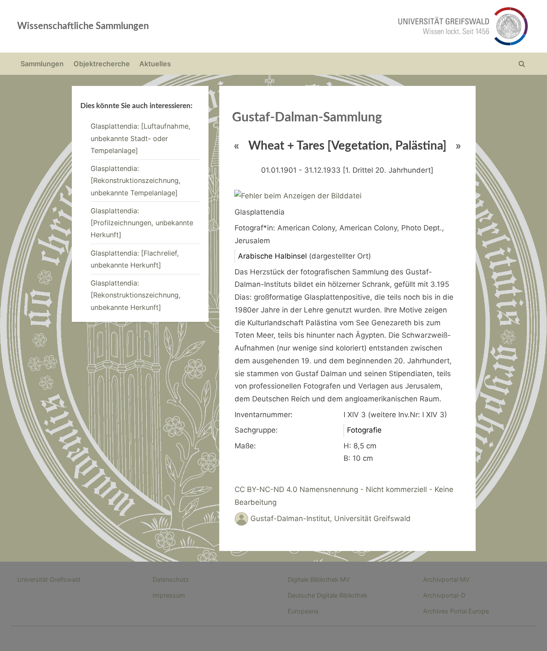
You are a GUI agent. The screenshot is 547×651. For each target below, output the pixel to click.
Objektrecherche (102, 63)
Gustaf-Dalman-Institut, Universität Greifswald (330, 518)
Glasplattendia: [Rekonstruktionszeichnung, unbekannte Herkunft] (136, 295)
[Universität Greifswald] (376, 26)
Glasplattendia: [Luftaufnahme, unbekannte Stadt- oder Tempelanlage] (141, 138)
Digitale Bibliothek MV (319, 579)
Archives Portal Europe (456, 611)
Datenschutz (171, 579)
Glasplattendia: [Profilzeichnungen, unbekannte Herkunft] (142, 222)
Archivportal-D (444, 595)
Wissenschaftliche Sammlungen (83, 26)
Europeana (303, 611)
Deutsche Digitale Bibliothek (328, 595)
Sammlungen (42, 63)
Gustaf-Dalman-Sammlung (307, 117)
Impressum (169, 595)
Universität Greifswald (48, 579)
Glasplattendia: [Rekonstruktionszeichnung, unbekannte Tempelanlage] (136, 180)
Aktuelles (155, 63)
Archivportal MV (446, 579)
